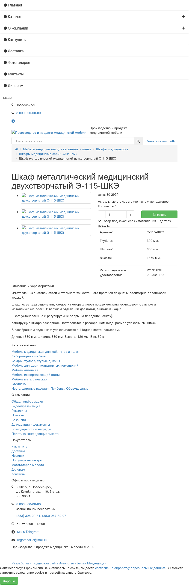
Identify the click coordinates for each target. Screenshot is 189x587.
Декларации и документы (31, 424)
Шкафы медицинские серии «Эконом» (48, 153)
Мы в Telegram (28, 531)
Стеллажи (19, 383)
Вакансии (19, 419)
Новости (18, 415)
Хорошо (9, 580)
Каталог (14, 16)
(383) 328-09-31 (28, 515)
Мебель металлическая (29, 379)
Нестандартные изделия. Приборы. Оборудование (50, 388)
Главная (14, 5)
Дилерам (15, 85)
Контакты (15, 74)
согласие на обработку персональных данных (130, 567)
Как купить (16, 39)
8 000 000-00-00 (28, 112)
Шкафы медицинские (112, 149)
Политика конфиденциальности (35, 433)
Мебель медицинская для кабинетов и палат (57, 149)
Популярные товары (27, 460)
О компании (17, 28)
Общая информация (27, 401)
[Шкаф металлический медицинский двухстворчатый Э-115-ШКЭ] (56, 198)
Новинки (18, 455)
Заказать (159, 214)
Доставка (15, 50)
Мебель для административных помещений (45, 365)
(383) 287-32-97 (54, 515)
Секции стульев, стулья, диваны (36, 360)
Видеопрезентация (26, 405)
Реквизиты (19, 410)
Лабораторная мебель (29, 356)
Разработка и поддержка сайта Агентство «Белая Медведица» (59, 563)
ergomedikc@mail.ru (32, 539)
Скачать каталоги (158, 141)
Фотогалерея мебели (28, 464)
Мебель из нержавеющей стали (36, 374)
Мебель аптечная (25, 370)
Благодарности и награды (31, 429)
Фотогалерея (18, 62)
